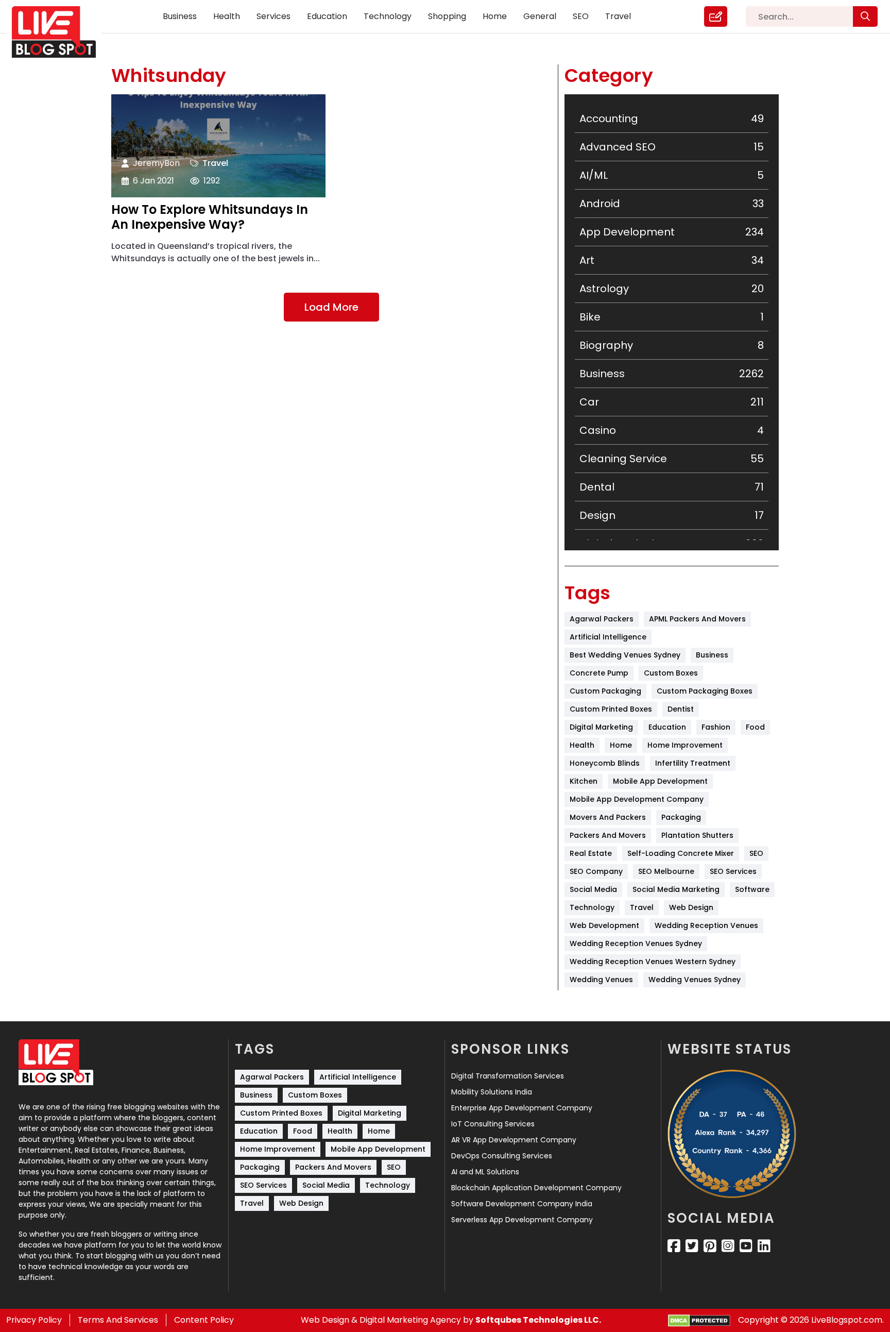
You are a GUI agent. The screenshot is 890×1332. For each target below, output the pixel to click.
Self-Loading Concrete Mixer (680, 853)
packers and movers (608, 835)
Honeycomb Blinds (605, 763)
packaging (681, 817)
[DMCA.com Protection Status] (699, 1320)
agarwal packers (602, 619)
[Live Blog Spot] (60, 32)
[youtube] (746, 1246)
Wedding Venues (601, 979)
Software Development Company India (521, 1204)
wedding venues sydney (694, 979)
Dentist (681, 709)
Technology (388, 16)
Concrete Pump (599, 673)
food (755, 727)
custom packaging (605, 691)
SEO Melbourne (666, 871)
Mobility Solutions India (491, 1092)
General (539, 16)
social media (593, 889)
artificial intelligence (608, 637)
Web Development (604, 925)
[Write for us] (715, 16)
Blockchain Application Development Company (536, 1188)
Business (180, 16)
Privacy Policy (34, 1320)
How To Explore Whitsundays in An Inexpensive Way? (209, 217)
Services (273, 16)
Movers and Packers (608, 817)
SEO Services (733, 871)
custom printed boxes (611, 709)
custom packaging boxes (704, 691)
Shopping (447, 16)
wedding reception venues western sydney (652, 961)
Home (495, 16)
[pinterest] (710, 1246)
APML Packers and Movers (697, 619)
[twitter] (692, 1246)
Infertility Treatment (692, 763)
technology (592, 907)
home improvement (685, 745)
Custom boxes (671, 673)
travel (642, 907)
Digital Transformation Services (507, 1076)
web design (691, 907)
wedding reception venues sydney (636, 943)
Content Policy (204, 1320)
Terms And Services (118, 1320)
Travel (618, 16)
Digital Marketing (601, 727)
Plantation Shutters (697, 835)
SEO (581, 16)
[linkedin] (764, 1246)
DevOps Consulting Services (501, 1156)
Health (226, 16)
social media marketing (676, 889)
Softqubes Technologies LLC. (538, 1320)
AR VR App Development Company (513, 1140)
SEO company (596, 871)
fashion (715, 727)
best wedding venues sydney (625, 655)
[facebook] (674, 1246)
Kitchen (583, 781)
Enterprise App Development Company (521, 1108)
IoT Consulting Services (493, 1124)
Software (752, 889)
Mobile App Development (660, 781)
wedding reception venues (706, 925)
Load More (331, 307)
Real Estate (591, 853)
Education (327, 16)
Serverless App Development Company (522, 1220)
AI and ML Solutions (485, 1172)
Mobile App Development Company (637, 799)
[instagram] (728, 1246)
